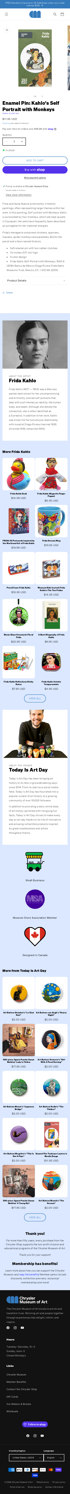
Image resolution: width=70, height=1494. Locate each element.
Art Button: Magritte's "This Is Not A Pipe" (18, 1154)
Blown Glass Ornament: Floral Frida (18, 635)
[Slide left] (27, 96)
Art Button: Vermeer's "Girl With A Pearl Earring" (51, 1060)
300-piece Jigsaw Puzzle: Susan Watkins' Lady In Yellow (18, 1060)
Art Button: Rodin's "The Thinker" (51, 1107)
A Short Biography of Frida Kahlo (51, 635)
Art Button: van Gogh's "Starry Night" (51, 1013)
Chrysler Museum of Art (22, 1482)
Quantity (7, 135)
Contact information (54, 1487)
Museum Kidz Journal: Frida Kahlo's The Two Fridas (51, 588)
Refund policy (43, 1482)
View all (35, 698)
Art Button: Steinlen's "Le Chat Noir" (18, 1013)
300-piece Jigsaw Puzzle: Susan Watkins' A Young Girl (18, 1201)
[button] (6, 14)
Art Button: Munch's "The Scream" (51, 1201)
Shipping (6, 123)
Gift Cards (12, 1396)
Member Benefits (16, 1381)
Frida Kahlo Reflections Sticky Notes (19, 683)
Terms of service (17, 1487)
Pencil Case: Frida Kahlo (18, 587)
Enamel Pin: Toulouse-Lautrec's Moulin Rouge (51, 1154)
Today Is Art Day (10, 113)
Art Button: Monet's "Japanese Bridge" (18, 1107)
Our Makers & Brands (19, 1404)
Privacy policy (59, 1482)
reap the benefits (29, 1274)
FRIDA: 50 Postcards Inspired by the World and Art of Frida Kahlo (19, 541)
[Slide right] (42, 96)
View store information (18, 194)
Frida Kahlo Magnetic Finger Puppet (51, 494)
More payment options (35, 177)
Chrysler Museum (16, 1374)
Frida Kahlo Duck (18, 493)
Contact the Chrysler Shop (22, 1389)
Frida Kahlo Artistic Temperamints (51, 683)
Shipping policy (35, 1487)
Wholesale (12, 1411)
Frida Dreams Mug (51, 540)
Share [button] (9, 292)
